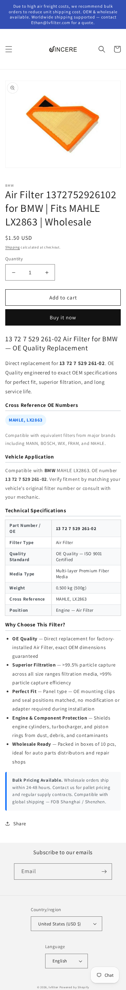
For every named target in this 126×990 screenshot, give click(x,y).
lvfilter (53, 987)
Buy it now (63, 317)
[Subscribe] (104, 871)
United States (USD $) (59, 924)
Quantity (14, 259)
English (59, 961)
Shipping (12, 247)
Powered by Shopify (74, 987)
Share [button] (19, 823)
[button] (8, 49)
